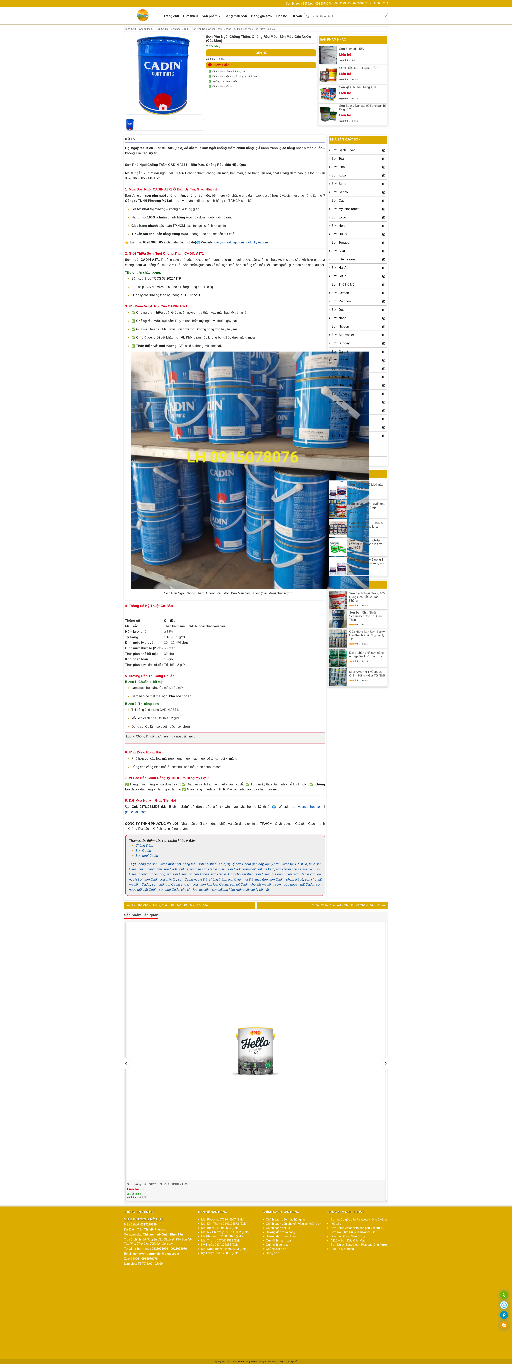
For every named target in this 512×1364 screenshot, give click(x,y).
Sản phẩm (209, 16)
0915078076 (323, 3)
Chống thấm (144, 845)
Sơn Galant (339, 351)
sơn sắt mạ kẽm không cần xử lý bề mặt (240, 889)
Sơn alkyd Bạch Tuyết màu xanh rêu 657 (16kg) (367, 505)
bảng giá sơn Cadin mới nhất (159, 864)
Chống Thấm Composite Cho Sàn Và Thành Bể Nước (346, 905)
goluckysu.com (257, 242)
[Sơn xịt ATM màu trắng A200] (328, 94)
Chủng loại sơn (276, 1248)
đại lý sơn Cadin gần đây (245, 864)
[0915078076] (504, 1295)
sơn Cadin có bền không (190, 874)
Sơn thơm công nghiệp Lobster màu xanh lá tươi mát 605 (365, 544)
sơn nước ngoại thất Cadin (294, 884)
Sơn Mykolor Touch (345, 209)
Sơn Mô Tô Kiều (343, 418)
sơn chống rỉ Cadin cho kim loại (175, 884)
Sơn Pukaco (340, 393)
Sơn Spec (338, 183)
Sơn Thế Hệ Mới (343, 284)
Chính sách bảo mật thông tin (228, 71)
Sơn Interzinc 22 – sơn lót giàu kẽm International (366, 524)
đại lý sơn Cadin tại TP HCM (286, 864)
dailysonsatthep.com (229, 242)
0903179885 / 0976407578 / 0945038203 (361, 3)
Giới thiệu (190, 16)
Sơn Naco (338, 318)
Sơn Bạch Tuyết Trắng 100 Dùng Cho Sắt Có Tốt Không (367, 597)
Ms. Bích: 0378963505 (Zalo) (220, 1227)
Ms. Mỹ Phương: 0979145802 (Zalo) (225, 1232)
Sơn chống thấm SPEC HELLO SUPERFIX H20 (157, 1184)
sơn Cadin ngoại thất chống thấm (202, 879)
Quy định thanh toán (279, 1240)
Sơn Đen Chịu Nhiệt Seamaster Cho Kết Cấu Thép (365, 616)
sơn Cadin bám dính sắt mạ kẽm (250, 869)
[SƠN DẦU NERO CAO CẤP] (328, 75)
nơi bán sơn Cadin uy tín (208, 869)
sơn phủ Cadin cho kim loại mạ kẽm (184, 889)
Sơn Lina (338, 167)
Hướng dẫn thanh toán (225, 81)
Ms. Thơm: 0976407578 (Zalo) (221, 1240)
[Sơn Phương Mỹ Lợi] (143, 15)
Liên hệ (281, 16)
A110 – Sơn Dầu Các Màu (348, 1240)
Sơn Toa (337, 158)
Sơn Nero (338, 225)
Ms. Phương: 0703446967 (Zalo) (222, 1219)
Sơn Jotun (338, 276)
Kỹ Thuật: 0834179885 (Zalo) (220, 1244)
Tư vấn (296, 16)
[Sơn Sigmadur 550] (328, 55)
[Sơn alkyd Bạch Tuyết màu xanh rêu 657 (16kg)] (338, 509)
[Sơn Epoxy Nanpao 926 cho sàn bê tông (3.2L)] (328, 114)
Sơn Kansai (340, 427)
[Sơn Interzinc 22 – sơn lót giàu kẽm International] (338, 528)
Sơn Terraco (340, 242)
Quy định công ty (277, 1244)
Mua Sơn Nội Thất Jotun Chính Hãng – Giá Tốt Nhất (367, 673)
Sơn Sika (338, 251)
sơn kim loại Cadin (214, 884)
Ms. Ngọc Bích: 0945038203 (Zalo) (224, 1248)
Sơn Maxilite (340, 410)
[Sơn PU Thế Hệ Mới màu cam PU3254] (338, 490)
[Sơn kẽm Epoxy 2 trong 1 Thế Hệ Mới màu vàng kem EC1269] (338, 566)
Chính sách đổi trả (222, 86)
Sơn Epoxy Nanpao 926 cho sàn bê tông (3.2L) (362, 107)
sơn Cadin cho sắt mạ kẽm (295, 869)
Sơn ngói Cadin (146, 855)
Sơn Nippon (340, 326)
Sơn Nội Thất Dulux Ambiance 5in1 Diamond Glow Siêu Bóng (354, 1234)
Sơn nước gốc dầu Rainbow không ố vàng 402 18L (359, 1221)
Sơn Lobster (340, 377)
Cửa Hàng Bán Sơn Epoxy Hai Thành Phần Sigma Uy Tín (367, 635)
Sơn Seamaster (342, 335)
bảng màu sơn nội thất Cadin (204, 864)
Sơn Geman (340, 293)
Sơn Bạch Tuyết (343, 150)
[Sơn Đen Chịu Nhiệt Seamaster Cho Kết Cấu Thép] (338, 619)
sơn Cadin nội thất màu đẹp (248, 879)
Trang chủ (171, 16)
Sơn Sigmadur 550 (351, 48)
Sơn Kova (338, 175)
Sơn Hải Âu (339, 267)
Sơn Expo (338, 217)
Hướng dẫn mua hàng (280, 1232)
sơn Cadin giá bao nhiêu (273, 874)
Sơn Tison (338, 435)
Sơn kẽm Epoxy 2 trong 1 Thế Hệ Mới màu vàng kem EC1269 (367, 563)
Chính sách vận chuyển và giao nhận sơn (235, 76)
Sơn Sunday (340, 343)
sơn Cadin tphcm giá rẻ (286, 879)
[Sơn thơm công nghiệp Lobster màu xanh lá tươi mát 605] (338, 547)
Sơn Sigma (339, 368)
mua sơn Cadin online (172, 869)
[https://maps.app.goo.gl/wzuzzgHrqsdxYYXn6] (504, 1315)
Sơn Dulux (339, 234)
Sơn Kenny (339, 360)
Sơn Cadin (143, 850)
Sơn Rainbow (341, 301)
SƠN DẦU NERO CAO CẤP (358, 68)
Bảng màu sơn (235, 16)
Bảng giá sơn (261, 16)
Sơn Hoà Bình (341, 385)
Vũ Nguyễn (293, 1361)
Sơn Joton (338, 309)
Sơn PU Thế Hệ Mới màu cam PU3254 (366, 486)
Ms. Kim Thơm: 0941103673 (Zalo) (224, 1223)
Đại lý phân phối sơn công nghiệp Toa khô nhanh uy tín (367, 654)
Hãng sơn (272, 1253)
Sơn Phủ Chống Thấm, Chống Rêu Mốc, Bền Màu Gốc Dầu (169, 905)
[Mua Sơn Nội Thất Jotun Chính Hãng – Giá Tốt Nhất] (338, 677)
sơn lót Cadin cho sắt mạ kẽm (251, 884)
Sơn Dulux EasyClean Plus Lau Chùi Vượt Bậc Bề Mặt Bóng (359, 1246)
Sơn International (343, 259)
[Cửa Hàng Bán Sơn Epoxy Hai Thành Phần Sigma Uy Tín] (338, 639)
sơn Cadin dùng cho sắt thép (232, 874)
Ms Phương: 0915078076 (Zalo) (222, 1236)
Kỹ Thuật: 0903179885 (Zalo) (220, 1253)
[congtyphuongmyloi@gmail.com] (504, 1325)
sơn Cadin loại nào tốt (160, 879)
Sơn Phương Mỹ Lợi (299, 3)
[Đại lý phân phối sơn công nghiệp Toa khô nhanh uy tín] (338, 657)
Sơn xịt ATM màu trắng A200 (358, 87)
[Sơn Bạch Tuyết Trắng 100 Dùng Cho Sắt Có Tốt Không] (338, 600)
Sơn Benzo (339, 192)
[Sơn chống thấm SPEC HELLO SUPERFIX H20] (256, 1051)
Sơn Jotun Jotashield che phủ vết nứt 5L (357, 1227)
